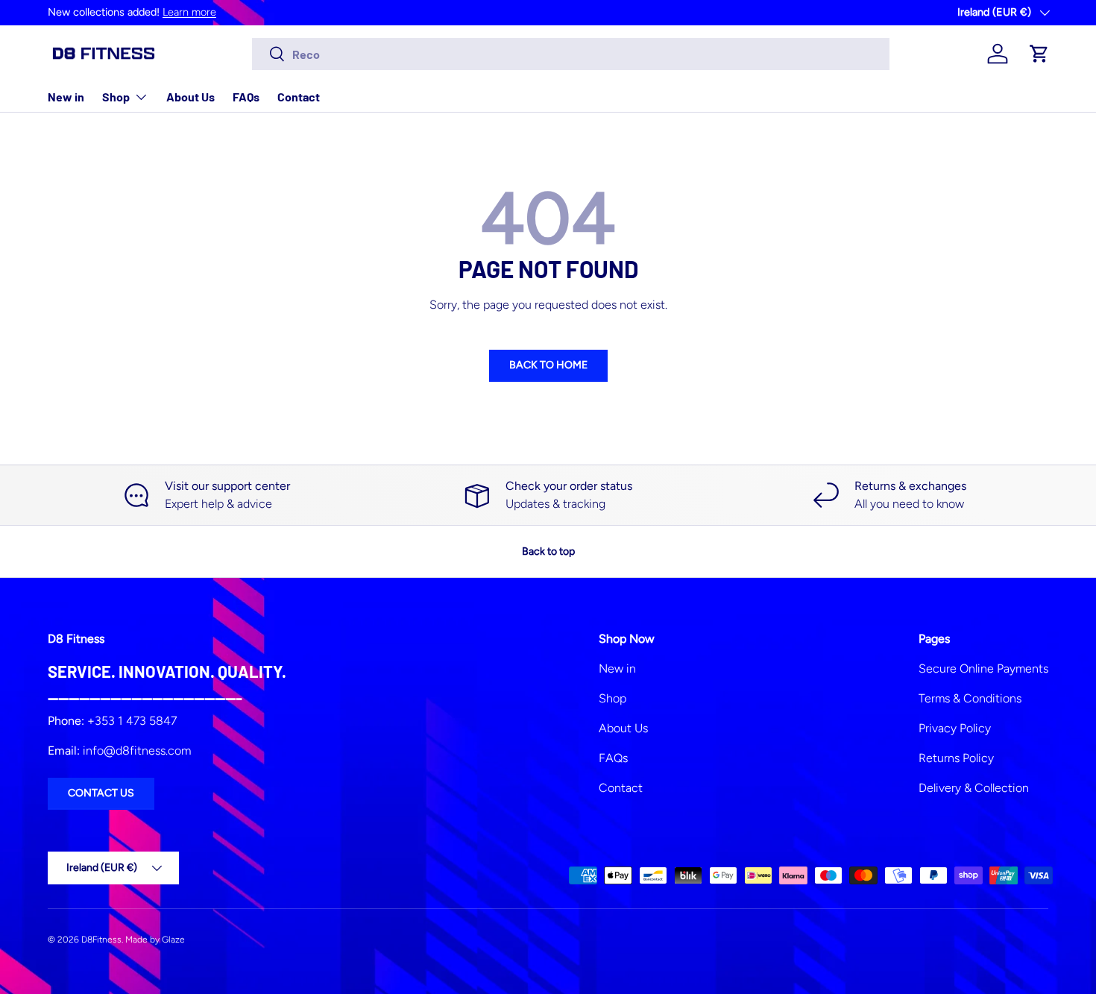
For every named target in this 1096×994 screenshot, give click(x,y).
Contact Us (101, 793)
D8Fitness (101, 939)
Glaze (173, 939)
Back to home (548, 365)
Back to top (548, 551)
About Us (190, 96)
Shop (116, 96)
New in (66, 96)
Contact (298, 96)
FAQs (246, 96)
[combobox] (570, 54)
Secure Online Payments (983, 668)
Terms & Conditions (970, 698)
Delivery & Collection (974, 788)
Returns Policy (956, 758)
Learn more (189, 12)
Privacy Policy (955, 728)
